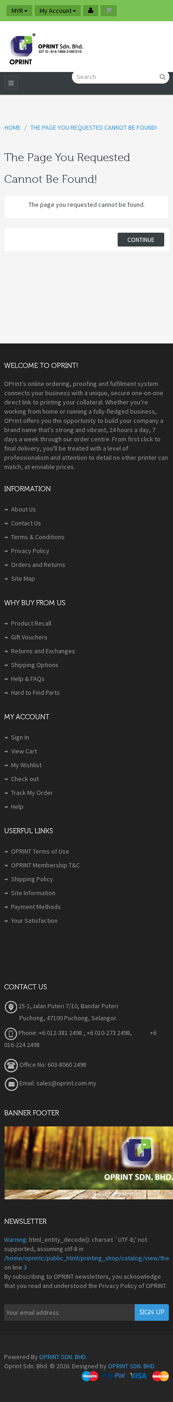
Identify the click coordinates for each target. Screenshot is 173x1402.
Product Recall (31, 623)
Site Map (23, 578)
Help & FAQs (28, 678)
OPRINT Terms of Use (40, 851)
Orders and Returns (38, 564)
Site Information (33, 893)
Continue (141, 239)
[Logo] (45, 46)
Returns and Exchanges (43, 651)
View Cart (24, 751)
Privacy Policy (30, 551)
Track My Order (32, 792)
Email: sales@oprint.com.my (57, 1083)
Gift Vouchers (29, 637)
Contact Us (26, 523)
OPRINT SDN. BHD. (63, 1357)
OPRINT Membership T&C (45, 865)
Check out (25, 779)
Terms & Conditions (38, 537)
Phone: (27, 1033)
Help (17, 806)
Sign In (20, 737)
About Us (23, 509)
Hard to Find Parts (35, 692)
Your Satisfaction (34, 920)
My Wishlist (26, 765)
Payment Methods (36, 907)
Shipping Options (35, 665)
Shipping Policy (32, 879)
